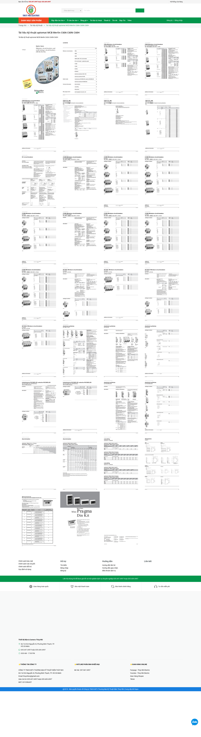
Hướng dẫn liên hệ (108, 565)
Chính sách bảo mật (25, 561)
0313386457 (27, 682)
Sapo (136, 689)
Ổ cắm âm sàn (72, 20)
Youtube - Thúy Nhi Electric (139, 673)
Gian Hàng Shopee (137, 676)
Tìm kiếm (63, 565)
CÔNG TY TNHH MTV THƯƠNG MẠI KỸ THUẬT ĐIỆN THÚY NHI (40, 670)
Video (129, 20)
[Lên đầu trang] (197, 730)
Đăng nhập (179, 20)
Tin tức (114, 20)
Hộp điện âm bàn (57, 20)
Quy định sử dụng (24, 569)
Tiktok (132, 679)
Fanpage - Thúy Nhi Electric (140, 670)
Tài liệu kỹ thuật (96, 20)
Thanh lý (107, 20)
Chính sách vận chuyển (26, 564)
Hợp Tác (122, 20)
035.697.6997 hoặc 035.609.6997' (39, 679)
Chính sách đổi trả (25, 566)
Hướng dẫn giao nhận (110, 568)
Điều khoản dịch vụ (109, 571)
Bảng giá (83, 20)
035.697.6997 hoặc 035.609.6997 (40, 2)
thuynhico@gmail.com (31, 676)
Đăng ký (170, 20)
